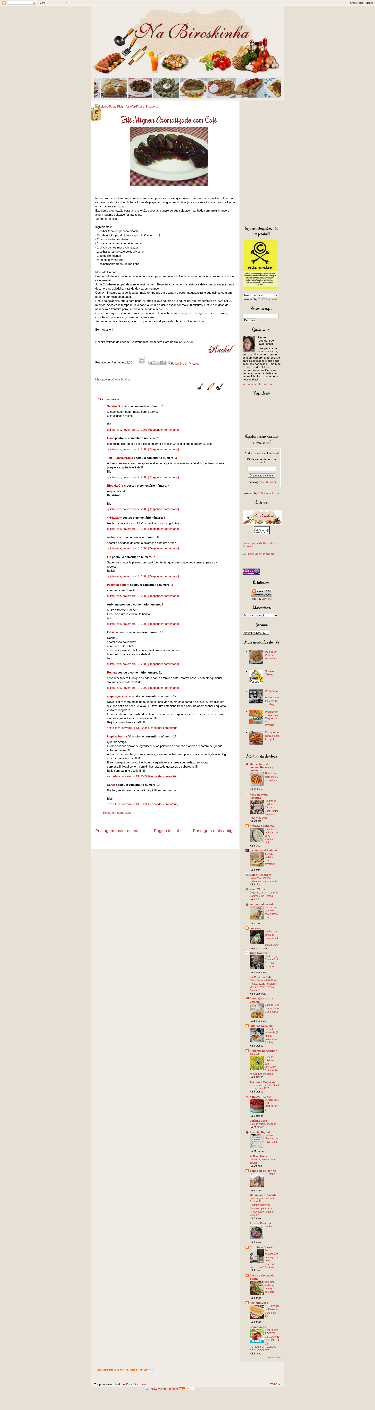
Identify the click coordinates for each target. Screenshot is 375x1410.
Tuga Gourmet (259, 952)
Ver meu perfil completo (257, 384)
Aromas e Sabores (262, 825)
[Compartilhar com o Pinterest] (165, 363)
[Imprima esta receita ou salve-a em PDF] (142, 362)
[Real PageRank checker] (251, 573)
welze (111, 537)
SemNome (267, 599)
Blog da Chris (116, 485)
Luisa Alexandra (260, 874)
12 (174, 696)
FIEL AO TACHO (260, 1096)
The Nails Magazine (263, 1082)
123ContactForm (268, 493)
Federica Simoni (118, 584)
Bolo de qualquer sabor (263, 1123)
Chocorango (258, 1326)
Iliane (110, 438)
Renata (112, 672)
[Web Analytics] (186, 1388)
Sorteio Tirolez (269, 673)
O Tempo (270, 1173)
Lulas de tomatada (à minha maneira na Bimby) (271, 1036)
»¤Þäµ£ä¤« (114, 517)
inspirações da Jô (119, 696)
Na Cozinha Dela (260, 977)
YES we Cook (258, 1156)
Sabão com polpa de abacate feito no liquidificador (272, 938)
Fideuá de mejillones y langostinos (271, 777)
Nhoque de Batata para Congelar (272, 736)
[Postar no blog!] (154, 363)
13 (174, 736)
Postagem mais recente (117, 830)
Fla (109, 557)
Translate (271, 299)
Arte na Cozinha (260, 1223)
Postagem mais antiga (214, 830)
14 (158, 784)
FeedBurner (268, 481)
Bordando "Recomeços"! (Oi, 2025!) (272, 1139)
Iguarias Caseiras (261, 1025)
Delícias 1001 (258, 1120)
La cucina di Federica (264, 850)
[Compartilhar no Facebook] (161, 363)
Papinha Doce (259, 1302)
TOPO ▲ (275, 1384)
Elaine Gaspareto (136, 1384)
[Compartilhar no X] (158, 363)
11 (160, 672)
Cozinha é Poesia (261, 1247)
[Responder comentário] (163, 429)
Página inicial (166, 830)
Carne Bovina (121, 379)
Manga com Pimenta (263, 1195)
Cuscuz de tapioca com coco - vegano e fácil (272, 836)
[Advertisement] (262, 162)
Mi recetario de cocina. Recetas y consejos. (261, 767)
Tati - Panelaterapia (120, 457)
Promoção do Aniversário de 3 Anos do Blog (272, 697)
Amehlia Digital (260, 1132)
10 (161, 632)
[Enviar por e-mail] (150, 363)
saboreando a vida (262, 904)
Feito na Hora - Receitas (259, 796)
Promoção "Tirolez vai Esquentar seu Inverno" (272, 718)
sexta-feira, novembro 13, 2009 (127, 727)
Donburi (269, 1226)
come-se (255, 928)
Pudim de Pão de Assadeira (271, 655)
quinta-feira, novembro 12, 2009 (127, 429)
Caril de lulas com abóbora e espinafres (272, 1008)
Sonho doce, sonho (263, 1170)
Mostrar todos (274, 1357)
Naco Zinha (257, 889)
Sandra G (114, 406)
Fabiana (112, 632)
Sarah (111, 784)
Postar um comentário (117, 812)
